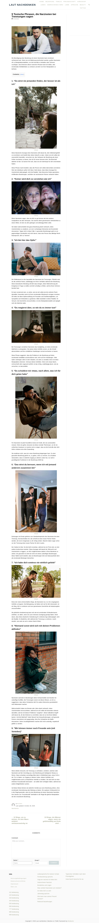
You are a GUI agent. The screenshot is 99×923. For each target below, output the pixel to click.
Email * (37, 860)
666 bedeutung (14, 906)
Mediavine (71, 921)
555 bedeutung (14, 903)
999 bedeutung (14, 915)
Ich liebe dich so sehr (44, 891)
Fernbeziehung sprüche (45, 877)
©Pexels (36, 150)
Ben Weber (19, 803)
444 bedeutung (14, 901)
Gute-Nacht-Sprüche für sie (74, 879)
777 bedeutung (14, 909)
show (21, 74)
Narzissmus (15, 808)
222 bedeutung (14, 895)
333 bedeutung (14, 898)
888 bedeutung (14, 912)
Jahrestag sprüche (43, 893)
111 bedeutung (14, 892)
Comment (15, 838)
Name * (15, 860)
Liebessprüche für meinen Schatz (48, 874)
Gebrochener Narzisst (44, 882)
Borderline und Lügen (44, 885)
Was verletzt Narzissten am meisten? (49, 888)
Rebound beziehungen (44, 901)
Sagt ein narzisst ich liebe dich (47, 879)
